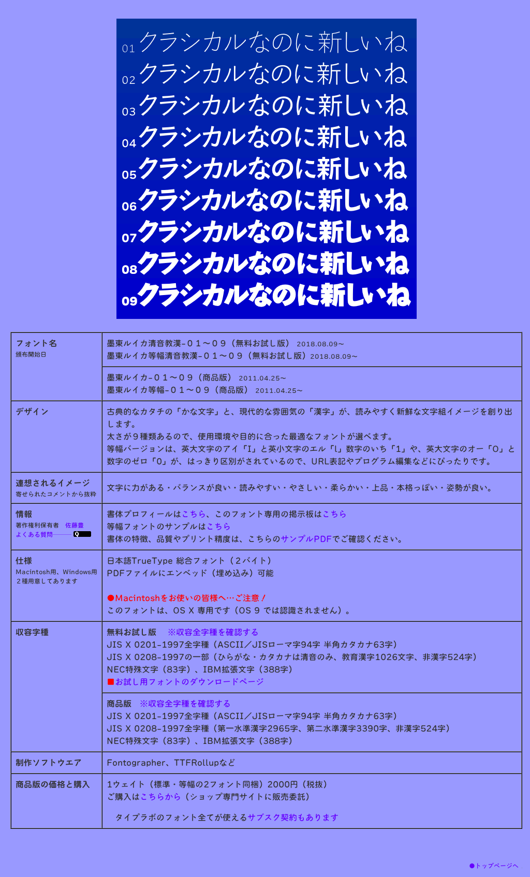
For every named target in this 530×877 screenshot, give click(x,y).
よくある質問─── (44, 534)
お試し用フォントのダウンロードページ (185, 682)
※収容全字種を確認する (213, 632)
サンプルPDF (306, 539)
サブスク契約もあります (292, 817)
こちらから (160, 797)
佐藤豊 (74, 525)
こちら (193, 514)
